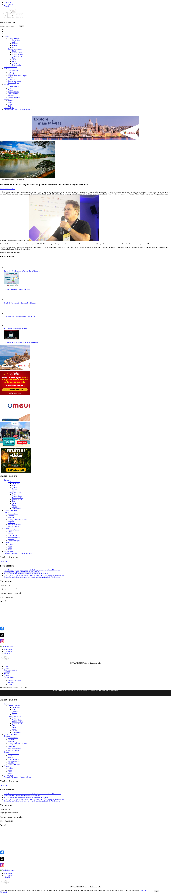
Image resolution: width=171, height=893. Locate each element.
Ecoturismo (11, 79)
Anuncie (6, 6)
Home (6, 666)
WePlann (11, 95)
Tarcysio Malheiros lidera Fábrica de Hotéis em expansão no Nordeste (26, 573)
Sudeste (14, 45)
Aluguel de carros (13, 92)
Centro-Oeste (16, 40)
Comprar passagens (14, 97)
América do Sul (17, 56)
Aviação (10, 90)
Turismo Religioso (13, 83)
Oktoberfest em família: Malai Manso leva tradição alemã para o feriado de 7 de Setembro (32, 577)
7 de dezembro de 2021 (7, 189)
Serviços (6, 84)
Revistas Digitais (9, 108)
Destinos (6, 36)
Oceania (14, 63)
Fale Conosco (8, 4)
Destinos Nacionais (14, 38)
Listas (10, 104)
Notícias (10, 100)
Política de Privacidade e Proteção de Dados (17, 109)
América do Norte (17, 54)
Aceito (156, 891)
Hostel (10, 88)
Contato (10, 684)
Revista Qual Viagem (14, 680)
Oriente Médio (16, 65)
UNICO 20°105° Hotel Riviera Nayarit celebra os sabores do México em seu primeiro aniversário (34, 575)
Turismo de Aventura (14, 81)
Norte (13, 42)
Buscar (21, 26)
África (14, 51)
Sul (13, 47)
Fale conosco (8, 649)
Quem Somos (8, 2)
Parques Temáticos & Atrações (17, 76)
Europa (14, 61)
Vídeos (10, 102)
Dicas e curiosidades (10, 67)
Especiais (7, 68)
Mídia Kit (7, 653)
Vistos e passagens (13, 93)
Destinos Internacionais (15, 49)
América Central (17, 52)
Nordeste (15, 43)
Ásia (13, 58)
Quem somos (8, 651)
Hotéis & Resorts (13, 86)
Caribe (14, 60)
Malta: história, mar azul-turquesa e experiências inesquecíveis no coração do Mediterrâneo (32, 570)
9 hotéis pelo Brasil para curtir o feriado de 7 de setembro (22, 572)
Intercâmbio (11, 74)
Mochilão (11, 77)
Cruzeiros (11, 72)
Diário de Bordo (13, 70)
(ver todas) (3, 561)
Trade (9, 106)
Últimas (6, 99)
